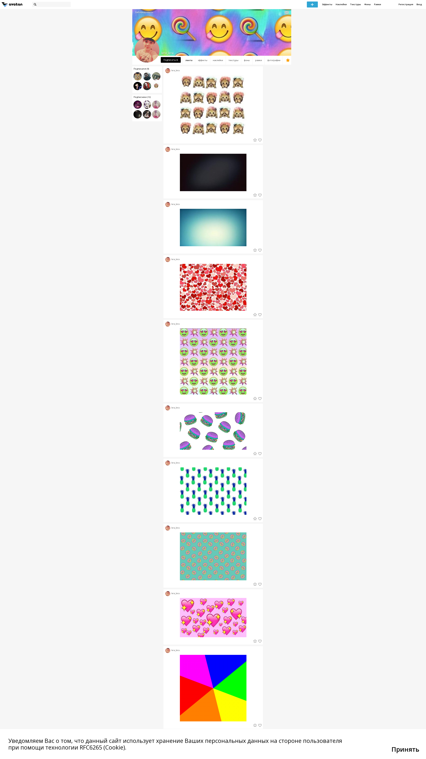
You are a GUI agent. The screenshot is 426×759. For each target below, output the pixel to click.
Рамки (377, 4)
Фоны (367, 4)
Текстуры (355, 4)
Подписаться (170, 59)
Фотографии (273, 60)
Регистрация (406, 4)
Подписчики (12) (142, 96)
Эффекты (327, 4)
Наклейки (341, 4)
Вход (419, 4)
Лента (188, 60)
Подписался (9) (141, 68)
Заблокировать (144, 12)
